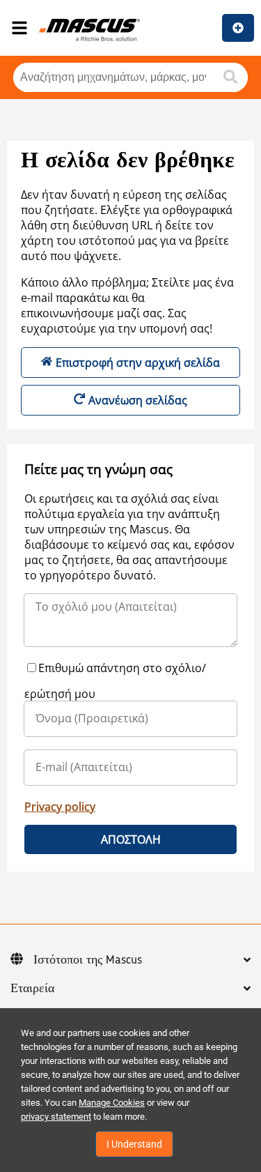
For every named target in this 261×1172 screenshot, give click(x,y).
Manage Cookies (112, 1102)
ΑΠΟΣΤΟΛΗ (131, 839)
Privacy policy (59, 806)
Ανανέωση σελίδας (137, 400)
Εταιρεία (32, 988)
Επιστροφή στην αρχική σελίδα (138, 362)
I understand (134, 1144)
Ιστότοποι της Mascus (87, 960)
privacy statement (56, 1116)
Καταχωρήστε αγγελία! (238, 28)
